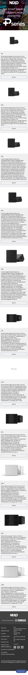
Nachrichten (4, 642)
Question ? (21, 671)
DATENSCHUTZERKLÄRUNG (7, 649)
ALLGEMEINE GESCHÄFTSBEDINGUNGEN (7, 653)
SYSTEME (3, 633)
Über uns (3, 628)
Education (4, 639)
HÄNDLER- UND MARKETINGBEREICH (6, 645)
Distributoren (5, 636)
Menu (4, 3)
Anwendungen (5, 631)
